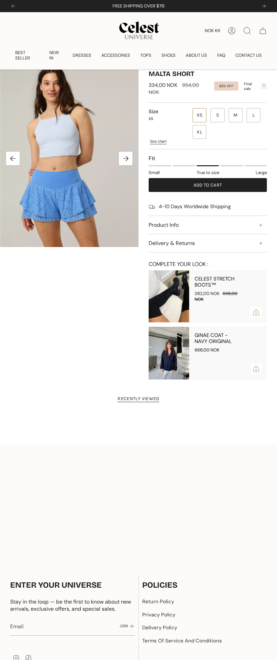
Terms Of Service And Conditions (182, 640)
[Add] (256, 312)
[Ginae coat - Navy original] (169, 353)
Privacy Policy (158, 614)
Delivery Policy (159, 627)
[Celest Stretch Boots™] (169, 296)
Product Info (164, 224)
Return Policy (158, 601)
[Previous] (13, 6)
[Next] (264, 6)
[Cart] (263, 30)
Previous (13, 158)
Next (125, 158)
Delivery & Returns (172, 243)
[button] (27, 55)
